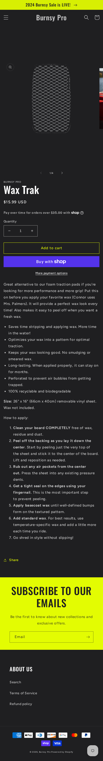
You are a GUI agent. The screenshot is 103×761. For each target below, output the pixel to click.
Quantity (10, 221)
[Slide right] (62, 173)
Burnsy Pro (45, 752)
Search (15, 682)
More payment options (51, 273)
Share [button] (14, 560)
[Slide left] (41, 173)
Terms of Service (23, 693)
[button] (6, 17)
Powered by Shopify (62, 752)
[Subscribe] (88, 637)
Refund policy (21, 704)
